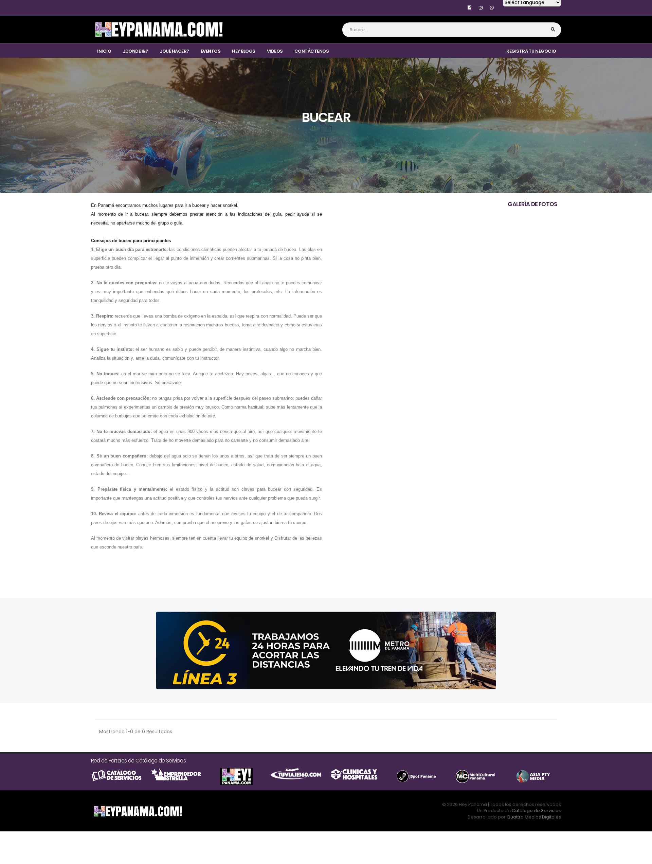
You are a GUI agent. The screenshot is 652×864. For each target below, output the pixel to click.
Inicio (104, 51)
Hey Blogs (243, 51)
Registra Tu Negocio (531, 51)
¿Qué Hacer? (174, 51)
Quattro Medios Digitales (534, 817)
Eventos (211, 51)
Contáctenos (311, 51)
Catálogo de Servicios (536, 810)
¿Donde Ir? (135, 51)
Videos (275, 51)
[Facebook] (469, 8)
